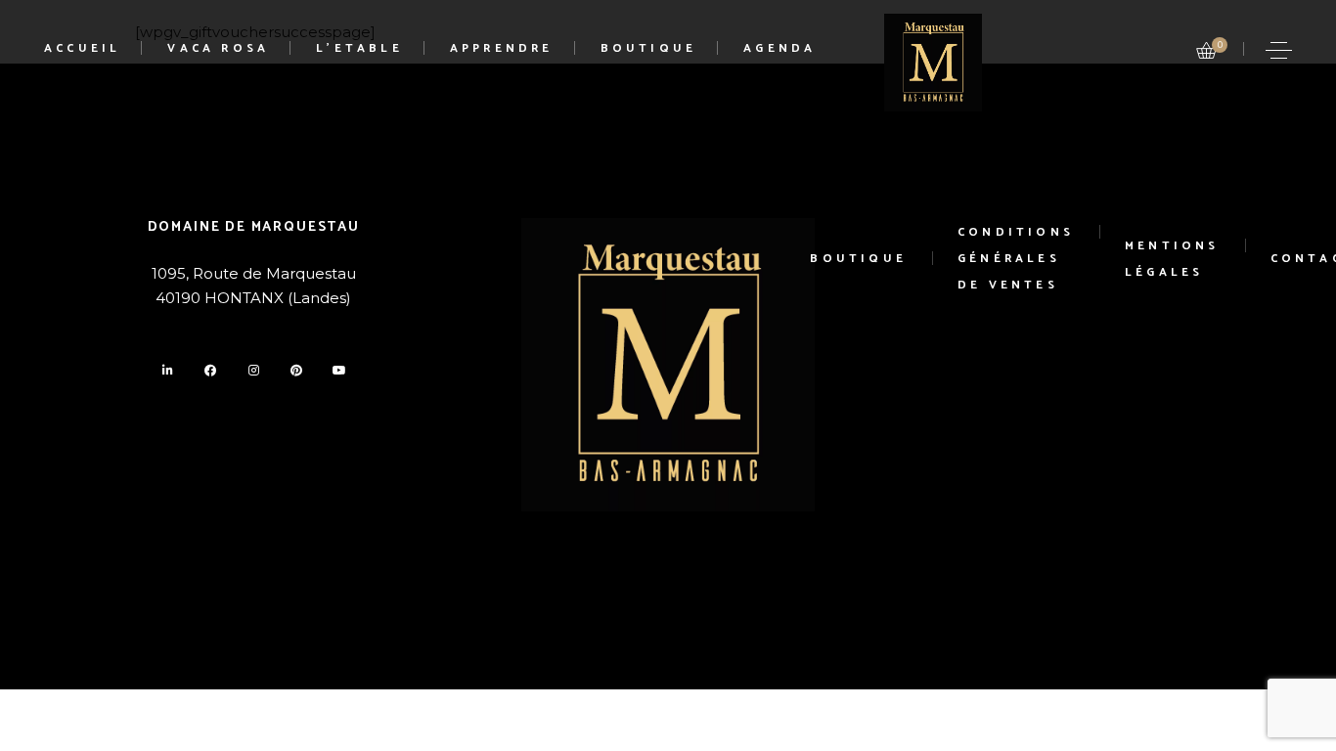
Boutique (858, 258)
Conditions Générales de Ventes (1015, 258)
